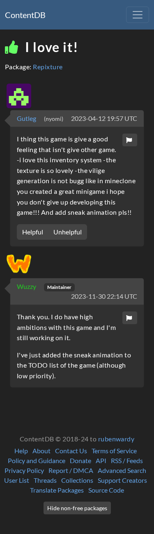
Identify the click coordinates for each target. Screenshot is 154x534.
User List (16, 480)
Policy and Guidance (36, 460)
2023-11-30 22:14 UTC (104, 296)
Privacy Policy (24, 470)
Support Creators (122, 480)
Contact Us (71, 450)
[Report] (129, 140)
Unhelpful (67, 232)
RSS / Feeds (127, 460)
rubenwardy (116, 439)
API (101, 460)
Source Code (106, 490)
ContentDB (25, 15)
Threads (45, 480)
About (41, 450)
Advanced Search (122, 470)
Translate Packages (57, 490)
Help (21, 450)
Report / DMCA (70, 470)
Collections (77, 480)
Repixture (47, 66)
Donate (80, 460)
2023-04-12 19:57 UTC (104, 118)
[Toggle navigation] (137, 15)
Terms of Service (114, 450)
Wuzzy (27, 286)
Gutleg (27, 118)
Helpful (32, 232)
